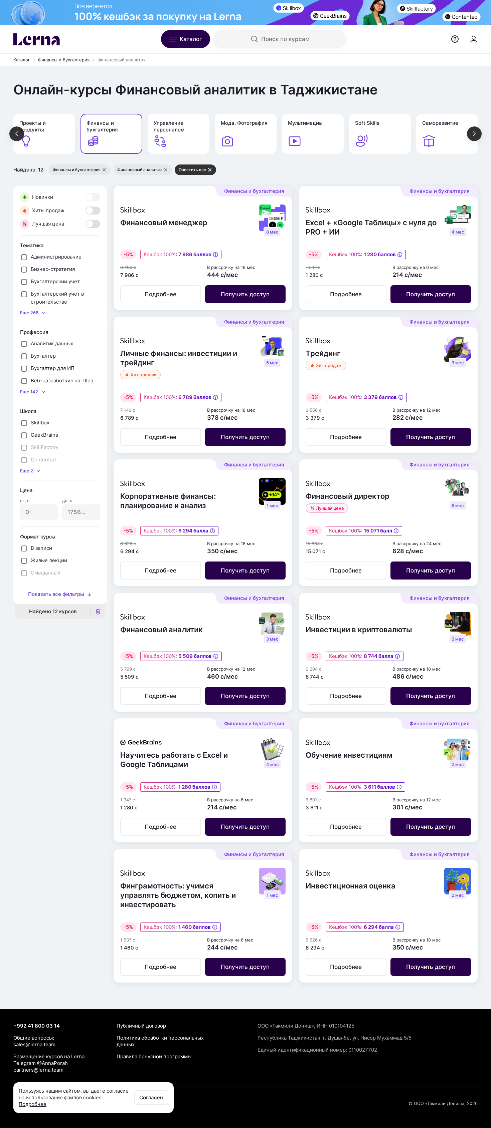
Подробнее (32, 1104)
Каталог (21, 59)
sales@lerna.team (34, 1044)
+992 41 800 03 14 (36, 1026)
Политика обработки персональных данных (160, 1041)
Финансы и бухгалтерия (64, 59)
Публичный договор (141, 1026)
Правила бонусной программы (154, 1056)
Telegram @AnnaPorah (40, 1063)
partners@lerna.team (38, 1070)
